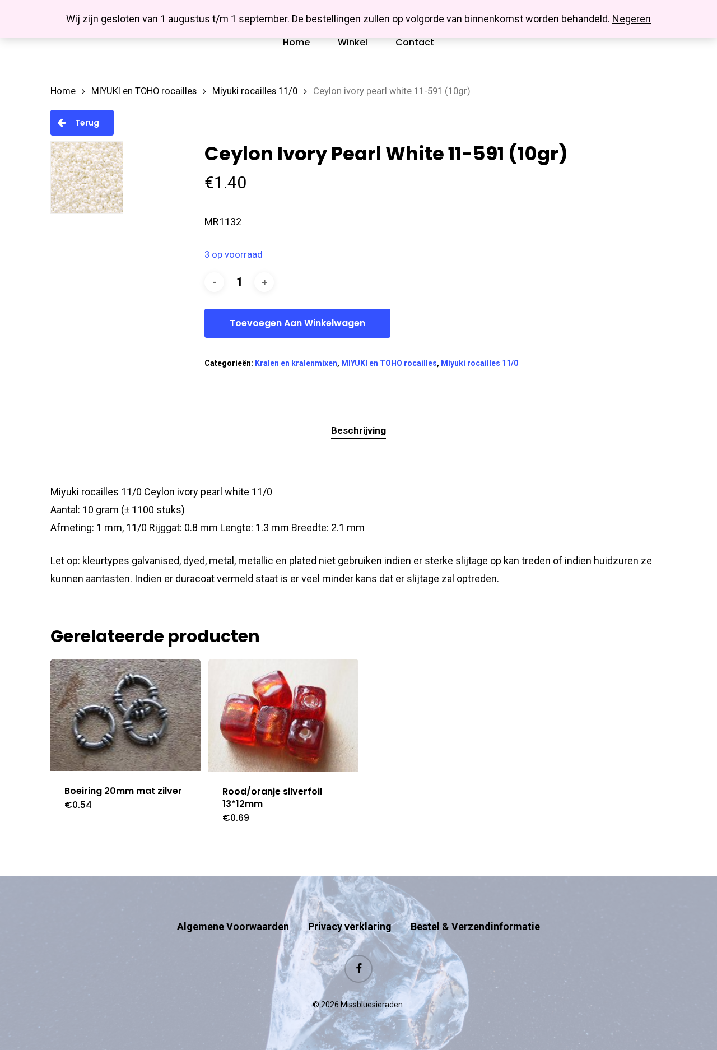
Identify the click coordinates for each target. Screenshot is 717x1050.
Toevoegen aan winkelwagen (297, 323)
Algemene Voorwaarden (233, 926)
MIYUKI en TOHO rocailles (144, 91)
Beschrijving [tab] (358, 430)
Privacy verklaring (350, 926)
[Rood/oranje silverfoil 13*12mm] (283, 715)
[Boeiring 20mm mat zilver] (125, 715)
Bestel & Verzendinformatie (475, 926)
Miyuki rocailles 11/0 (254, 91)
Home (63, 91)
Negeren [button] (631, 19)
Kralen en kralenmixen (296, 363)
